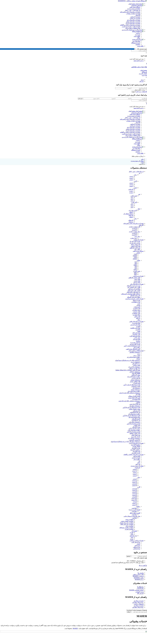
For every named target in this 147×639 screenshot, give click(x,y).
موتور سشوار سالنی (134, 409)
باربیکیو (138, 318)
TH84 (135, 265)
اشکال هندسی (136, 446)
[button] (146, 63)
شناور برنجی (136, 355)
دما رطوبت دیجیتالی (134, 368)
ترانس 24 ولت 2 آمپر (134, 428)
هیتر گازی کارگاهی (135, 248)
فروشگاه (134, 31)
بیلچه (138, 462)
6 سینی (135, 479)
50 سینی (134, 493)
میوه (132, 537)
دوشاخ (138, 358)
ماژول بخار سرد (135, 436)
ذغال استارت (136, 315)
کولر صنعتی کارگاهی (134, 277)
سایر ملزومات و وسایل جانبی (132, 516)
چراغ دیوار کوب (135, 542)
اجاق (139, 209)
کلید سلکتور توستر (135, 381)
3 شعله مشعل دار (128, 213)
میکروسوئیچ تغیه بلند (134, 417)
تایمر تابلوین (137, 425)
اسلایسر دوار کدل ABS (126, 524)
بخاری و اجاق (136, 300)
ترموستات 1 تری (135, 362)
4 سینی (135, 475)
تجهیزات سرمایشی (135, 18)
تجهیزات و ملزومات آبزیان (133, 23)
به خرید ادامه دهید (139, 60)
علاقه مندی (137, 36)
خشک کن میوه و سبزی (133, 8)
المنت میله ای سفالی (134, 396)
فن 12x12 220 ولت (135, 404)
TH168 (135, 255)
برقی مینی (137, 236)
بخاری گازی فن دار (135, 241)
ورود (142, 79)
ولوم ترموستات (135, 386)
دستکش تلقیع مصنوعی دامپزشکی (130, 294)
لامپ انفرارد (136, 383)
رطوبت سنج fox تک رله (133, 357)
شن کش (137, 464)
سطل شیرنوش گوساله (133, 297)
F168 (135, 254)
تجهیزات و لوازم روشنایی (133, 13)
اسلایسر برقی (129, 526)
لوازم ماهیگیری (136, 302)
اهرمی (131, 532)
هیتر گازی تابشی (135, 246)
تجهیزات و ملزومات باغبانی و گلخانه (130, 25)
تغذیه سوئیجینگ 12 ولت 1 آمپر (131, 384)
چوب (138, 303)
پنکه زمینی (137, 279)
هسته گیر (134, 531)
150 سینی (134, 500)
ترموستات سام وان (134, 406)
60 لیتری (134, 230)
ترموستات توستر (135, 389)
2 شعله (131, 217)
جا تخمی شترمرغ (135, 342)
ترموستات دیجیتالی (134, 371)
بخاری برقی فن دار (135, 243)
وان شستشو (133, 535)
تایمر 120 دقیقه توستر (134, 397)
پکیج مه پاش (136, 456)
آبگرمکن (137, 15)
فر (139, 173)
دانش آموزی (136, 271)
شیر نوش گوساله (135, 295)
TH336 (135, 259)
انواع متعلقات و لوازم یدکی (132, 28)
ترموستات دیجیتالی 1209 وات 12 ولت (129, 393)
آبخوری (138, 326)
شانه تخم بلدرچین (135, 324)
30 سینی (134, 485)
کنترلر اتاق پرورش (135, 344)
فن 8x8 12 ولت (136, 420)
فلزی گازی (134, 196)
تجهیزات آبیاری (136, 457)
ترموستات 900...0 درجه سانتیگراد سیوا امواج (127, 360)
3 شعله (131, 212)
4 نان (132, 199)
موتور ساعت (136, 365)
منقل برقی (137, 249)
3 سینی (131, 178)
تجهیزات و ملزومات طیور (133, 21)
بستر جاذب (137, 337)
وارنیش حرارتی (136, 378)
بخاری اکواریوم (136, 448)
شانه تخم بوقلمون (135, 328)
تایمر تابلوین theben (135, 433)
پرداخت (138, 33)
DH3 (135, 274)
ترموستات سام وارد (134, 422)
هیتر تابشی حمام (135, 244)
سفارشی (134, 508)
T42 (136, 262)
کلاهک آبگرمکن (136, 373)
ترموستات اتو (136, 388)
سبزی (131, 539)
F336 (135, 257)
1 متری (131, 191)
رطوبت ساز (136, 347)
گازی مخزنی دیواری (134, 226)
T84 (136, 266)
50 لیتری (134, 228)
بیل (139, 461)
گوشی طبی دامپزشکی (133, 290)
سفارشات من (136, 41)
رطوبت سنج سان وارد (134, 430)
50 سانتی (130, 189)
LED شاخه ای (136, 399)
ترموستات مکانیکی (134, 352)
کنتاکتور (138, 402)
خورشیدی (137, 467)
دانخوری (138, 329)
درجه (138, 354)
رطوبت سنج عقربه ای (134, 391)
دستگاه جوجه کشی (134, 7)
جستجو (128, 556)
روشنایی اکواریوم (135, 449)
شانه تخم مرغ (136, 323)
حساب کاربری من (127, 29)
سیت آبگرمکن (136, 427)
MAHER (75, 628)
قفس (138, 331)
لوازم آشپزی (136, 308)
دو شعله (131, 222)
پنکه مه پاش (136, 282)
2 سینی (131, 176)
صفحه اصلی (131, 4)
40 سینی (134, 495)
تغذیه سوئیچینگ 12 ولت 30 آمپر (131, 407)
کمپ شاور (137, 316)
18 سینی (134, 482)
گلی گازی (134, 202)
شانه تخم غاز (136, 339)
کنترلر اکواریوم (136, 453)
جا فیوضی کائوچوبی (134, 440)
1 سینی (131, 179)
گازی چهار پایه (133, 210)
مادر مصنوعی (136, 334)
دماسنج (138, 341)
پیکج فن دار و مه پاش (134, 289)
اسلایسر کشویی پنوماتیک (126, 527)
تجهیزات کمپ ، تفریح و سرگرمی (131, 26)
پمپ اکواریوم (136, 451)
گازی (142, 162)
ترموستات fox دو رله (134, 367)
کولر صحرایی (136, 311)
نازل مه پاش (136, 410)
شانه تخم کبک (136, 333)
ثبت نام (142, 81)
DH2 (135, 273)
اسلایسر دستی (129, 519)
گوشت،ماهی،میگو (135, 513)
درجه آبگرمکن (136, 363)
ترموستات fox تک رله (134, 438)
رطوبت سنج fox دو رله (133, 376)
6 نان (132, 200)
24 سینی (134, 483)
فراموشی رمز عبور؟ (141, 91)
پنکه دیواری (137, 281)
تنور (139, 194)
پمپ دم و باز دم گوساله (133, 285)
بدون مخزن (133, 238)
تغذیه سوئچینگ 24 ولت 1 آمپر (132, 345)
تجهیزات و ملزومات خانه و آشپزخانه (130, 12)
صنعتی (138, 252)
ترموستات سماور (135, 380)
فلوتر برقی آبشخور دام (134, 287)
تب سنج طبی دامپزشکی (133, 292)
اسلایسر (134, 518)
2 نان (132, 197)
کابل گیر (138, 394)
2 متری (131, 192)
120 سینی (134, 498)
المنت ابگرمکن (136, 419)
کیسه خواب (137, 307)
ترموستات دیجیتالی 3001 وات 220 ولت (129, 401)
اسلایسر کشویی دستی (127, 521)
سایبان (138, 305)
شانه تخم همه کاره (135, 336)
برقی (135, 174)
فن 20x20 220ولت (135, 412)
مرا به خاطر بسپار (140, 90)
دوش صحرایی (136, 310)
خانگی (138, 260)
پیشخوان (137, 44)
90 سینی (134, 496)
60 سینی (134, 492)
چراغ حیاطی (136, 547)
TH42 (135, 269)
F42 (136, 268)
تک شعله (131, 215)
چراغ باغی (137, 545)
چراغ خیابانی (136, 548)
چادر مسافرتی (136, 313)
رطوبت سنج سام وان (134, 414)
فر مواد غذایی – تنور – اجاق (132, 10)
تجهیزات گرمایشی (135, 17)
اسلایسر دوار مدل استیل (126, 522)
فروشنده (134, 39)
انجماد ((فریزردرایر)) (134, 509)
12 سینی (134, 470)
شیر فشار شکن (135, 435)
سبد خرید (137, 34)
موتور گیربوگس (135, 375)
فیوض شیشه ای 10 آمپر (133, 423)
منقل (138, 320)
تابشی (135, 187)
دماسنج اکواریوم (135, 445)
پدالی (131, 534)
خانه (142, 159)
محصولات (134, 5)
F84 (136, 263)
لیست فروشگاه (135, 42)
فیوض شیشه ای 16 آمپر (133, 432)
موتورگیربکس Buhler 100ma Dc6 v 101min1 (128, 370)
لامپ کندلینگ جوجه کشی (133, 349)
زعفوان (138, 506)
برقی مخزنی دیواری (134, 231)
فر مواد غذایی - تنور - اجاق (136, 171)
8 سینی (135, 469)
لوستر (138, 544)
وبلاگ (138, 38)
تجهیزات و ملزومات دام (133, 20)
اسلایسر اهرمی (129, 529)
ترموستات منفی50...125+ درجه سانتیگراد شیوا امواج (125, 441)
